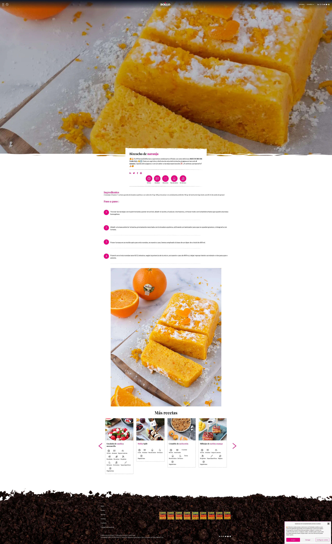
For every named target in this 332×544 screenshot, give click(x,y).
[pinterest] (328, 4)
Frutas (103, 510)
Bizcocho (165, 183)
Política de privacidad (107, 535)
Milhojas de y (211, 443)
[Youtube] (326, 4)
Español (310, 4)
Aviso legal (132, 535)
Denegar (307, 540)
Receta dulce (174, 183)
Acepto (293, 540)
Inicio (102, 506)
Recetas (103, 514)
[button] (328, 524)
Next (233, 440)
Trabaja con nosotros (107, 527)
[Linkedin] (318, 4)
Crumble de (178, 443)
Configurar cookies (322, 540)
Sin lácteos (183, 183)
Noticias (103, 519)
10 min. (149, 183)
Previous (99, 440)
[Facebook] (322, 4)
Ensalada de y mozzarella (115, 444)
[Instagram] (320, 4)
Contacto (103, 523)
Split (142, 443)
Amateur (157, 183)
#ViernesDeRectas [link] (143, 159)
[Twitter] (324, 4)
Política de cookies (121, 535)
